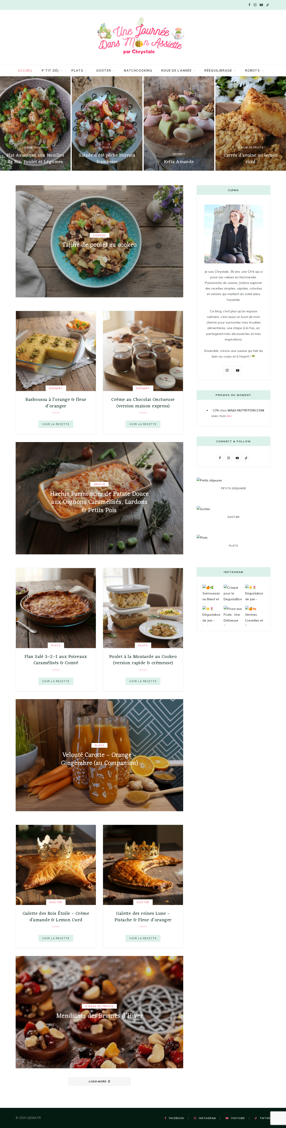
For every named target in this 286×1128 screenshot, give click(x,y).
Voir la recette (55, 424)
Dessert (179, 154)
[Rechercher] (143, 82)
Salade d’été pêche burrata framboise (107, 158)
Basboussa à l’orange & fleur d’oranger (55, 403)
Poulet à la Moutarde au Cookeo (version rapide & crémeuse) (143, 660)
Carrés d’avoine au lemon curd (251, 158)
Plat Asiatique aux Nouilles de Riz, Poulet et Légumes (35, 158)
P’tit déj (50, 70)
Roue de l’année (176, 70)
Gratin (99, 484)
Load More (98, 1081)
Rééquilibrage (218, 70)
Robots (252, 70)
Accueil (25, 70)
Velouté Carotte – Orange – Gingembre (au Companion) (99, 759)
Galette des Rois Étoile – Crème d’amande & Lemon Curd (56, 916)
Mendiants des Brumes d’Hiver (99, 1016)
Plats (77, 70)
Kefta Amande (179, 162)
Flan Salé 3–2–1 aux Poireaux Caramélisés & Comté (56, 660)
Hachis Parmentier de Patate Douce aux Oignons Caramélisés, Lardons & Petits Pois (99, 502)
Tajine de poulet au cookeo (99, 245)
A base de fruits (250, 147)
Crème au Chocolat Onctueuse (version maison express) (143, 403)
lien (229, 416)
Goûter (103, 70)
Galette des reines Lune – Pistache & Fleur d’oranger (143, 916)
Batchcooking (138, 70)
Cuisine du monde (35, 147)
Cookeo (99, 235)
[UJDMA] (143, 37)
